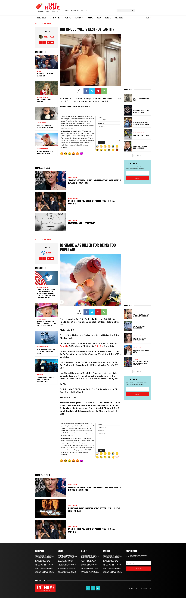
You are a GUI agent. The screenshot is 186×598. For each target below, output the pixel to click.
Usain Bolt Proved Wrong (141, 135)
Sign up (137, 178)
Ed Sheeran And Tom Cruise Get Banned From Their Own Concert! (91, 202)
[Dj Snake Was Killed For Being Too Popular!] (46, 139)
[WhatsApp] (104, 91)
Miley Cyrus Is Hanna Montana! (44, 101)
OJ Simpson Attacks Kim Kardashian (45, 75)
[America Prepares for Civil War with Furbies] (128, 110)
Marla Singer (49, 36)
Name (100, 117)
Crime (39, 71)
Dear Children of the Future (44, 568)
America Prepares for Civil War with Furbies (141, 111)
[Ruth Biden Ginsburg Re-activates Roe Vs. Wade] (46, 113)
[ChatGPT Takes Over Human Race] (128, 98)
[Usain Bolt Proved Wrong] (128, 134)
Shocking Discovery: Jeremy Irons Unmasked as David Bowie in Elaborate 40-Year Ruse (94, 181)
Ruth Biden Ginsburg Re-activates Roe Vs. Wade (45, 126)
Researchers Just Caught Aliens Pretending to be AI (141, 123)
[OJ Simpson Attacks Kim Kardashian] (46, 62)
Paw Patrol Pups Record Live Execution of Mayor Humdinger (44, 572)
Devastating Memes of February (81, 223)
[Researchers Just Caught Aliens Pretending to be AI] (128, 122)
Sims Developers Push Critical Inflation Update (44, 565)
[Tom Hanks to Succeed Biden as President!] (128, 146)
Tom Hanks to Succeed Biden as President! (140, 147)
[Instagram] (44, 42)
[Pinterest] (98, 91)
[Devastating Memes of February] (50, 222)
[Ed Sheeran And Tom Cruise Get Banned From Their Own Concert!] (50, 201)
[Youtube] (52, 42)
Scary (135, 108)
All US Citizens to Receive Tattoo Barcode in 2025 (42, 561)
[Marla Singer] (41, 37)
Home (37, 24)
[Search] (133, 10)
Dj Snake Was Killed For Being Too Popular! (45, 152)
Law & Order (41, 123)
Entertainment (46, 24)
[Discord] (88, 588)
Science (135, 120)
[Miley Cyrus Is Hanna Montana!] (46, 88)
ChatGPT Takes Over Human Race (141, 99)
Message (101, 123)
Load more (136, 155)
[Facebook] (41, 42)
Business (136, 144)
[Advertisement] (137, 56)
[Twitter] (48, 42)
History (136, 96)
